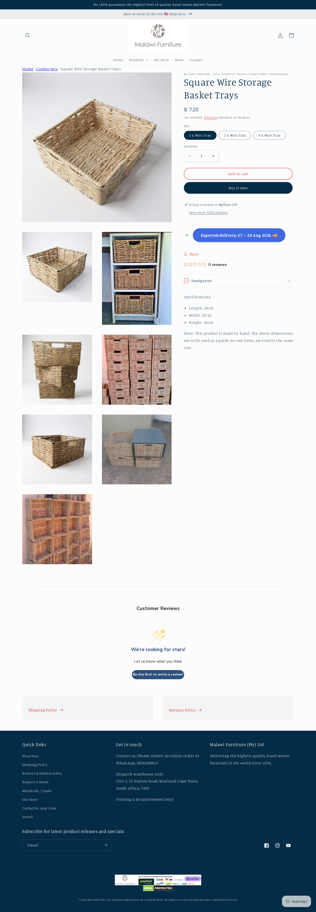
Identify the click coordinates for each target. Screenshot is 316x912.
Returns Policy (182, 709)
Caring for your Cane (39, 808)
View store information (208, 212)
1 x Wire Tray (200, 135)
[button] (27, 35)
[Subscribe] (105, 845)
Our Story (30, 799)
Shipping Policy (42, 709)
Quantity (190, 146)
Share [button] (194, 254)
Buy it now (238, 188)
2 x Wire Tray (235, 135)
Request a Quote (35, 782)
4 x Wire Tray (269, 135)
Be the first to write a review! (158, 674)
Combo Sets (47, 68)
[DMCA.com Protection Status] (158, 889)
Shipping (210, 117)
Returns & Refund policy (42, 773)
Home (27, 68)
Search (27, 817)
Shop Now (30, 756)
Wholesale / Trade (37, 791)
